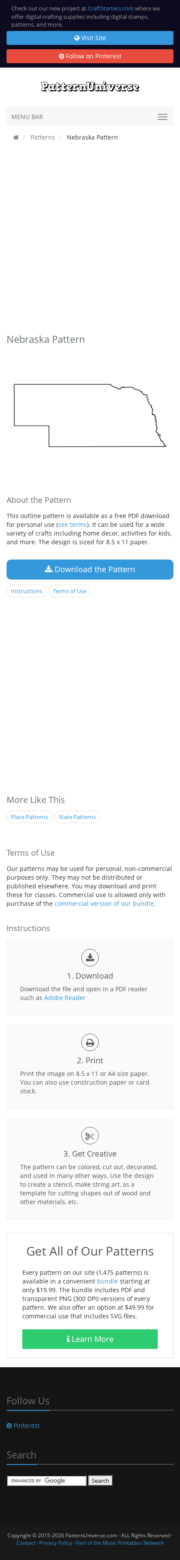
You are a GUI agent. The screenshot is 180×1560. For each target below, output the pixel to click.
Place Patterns (29, 817)
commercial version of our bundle (104, 903)
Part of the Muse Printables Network (120, 1542)
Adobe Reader (65, 997)
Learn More (91, 1339)
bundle (107, 1281)
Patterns (42, 137)
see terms (72, 524)
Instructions (26, 591)
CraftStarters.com (111, 8)
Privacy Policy (55, 1542)
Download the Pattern (93, 569)
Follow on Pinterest (92, 56)
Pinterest (26, 1425)
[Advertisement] (90, 239)
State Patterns (77, 817)
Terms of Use (70, 591)
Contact (26, 1542)
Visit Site (93, 38)
